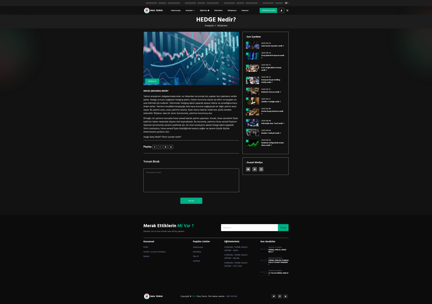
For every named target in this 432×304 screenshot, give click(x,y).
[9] (252, 132)
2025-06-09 (266, 109)
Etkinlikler (218, 10)
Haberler (245, 10)
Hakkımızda (176, 10)
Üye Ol (196, 256)
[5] (252, 91)
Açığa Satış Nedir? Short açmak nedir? (162, 137)
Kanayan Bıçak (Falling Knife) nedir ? (270, 81)
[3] (252, 68)
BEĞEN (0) (152, 81)
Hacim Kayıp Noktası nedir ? (272, 112)
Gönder (191, 201)
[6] (252, 101)
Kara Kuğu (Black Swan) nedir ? (271, 69)
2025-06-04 (266, 130)
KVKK (145, 247)
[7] (252, 112)
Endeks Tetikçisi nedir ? (271, 133)
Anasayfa (209, 25)
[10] (252, 143)
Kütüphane (232, 10)
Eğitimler (204, 10)
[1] (252, 45)
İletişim (146, 256)
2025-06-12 (266, 89)
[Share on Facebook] (160, 147)
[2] (252, 56)
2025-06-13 (266, 65)
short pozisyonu (197, 125)
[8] (252, 122)
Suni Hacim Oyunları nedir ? (272, 46)
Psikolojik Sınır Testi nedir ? (272, 123)
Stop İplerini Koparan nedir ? (272, 56)
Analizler (189, 10)
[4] (252, 80)
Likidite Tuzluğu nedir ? (271, 101)
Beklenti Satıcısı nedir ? (271, 92)
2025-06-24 (266, 43)
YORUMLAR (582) (268, 10)
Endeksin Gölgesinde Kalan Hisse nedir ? (272, 144)
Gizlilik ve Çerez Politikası (154, 252)
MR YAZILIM (232, 296)
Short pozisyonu (151, 128)
